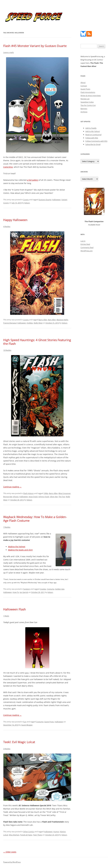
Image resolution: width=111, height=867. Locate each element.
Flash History (28, 493)
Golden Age (59, 589)
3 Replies (6, 748)
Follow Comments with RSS (96, 141)
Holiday (30, 323)
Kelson (27, 203)
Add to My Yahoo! (92, 131)
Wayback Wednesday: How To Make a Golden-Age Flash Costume (35, 518)
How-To (16, 592)
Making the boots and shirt (20, 550)
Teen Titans (37, 835)
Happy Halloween (15, 220)
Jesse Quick (33, 496)
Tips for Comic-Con (88, 105)
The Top (61, 496)
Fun (24, 721)
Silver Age (54, 496)
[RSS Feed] (89, 36)
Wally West (38, 323)
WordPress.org (86, 251)
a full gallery (32, 180)
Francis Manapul (10, 323)
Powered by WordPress (12, 862)
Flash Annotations (88, 92)
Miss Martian (14, 835)
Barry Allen (43, 319)
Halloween (56, 199)
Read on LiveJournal (93, 134)
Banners (84, 108)
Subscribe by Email (92, 144)
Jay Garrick (24, 592)
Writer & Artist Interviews (91, 95)
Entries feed (85, 244)
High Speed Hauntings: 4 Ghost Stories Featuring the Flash (37, 341)
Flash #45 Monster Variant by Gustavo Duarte (35, 46)
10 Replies (7, 350)
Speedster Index (87, 102)
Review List (85, 99)
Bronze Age (7, 496)
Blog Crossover (64, 493)
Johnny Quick (43, 496)
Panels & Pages (26, 835)
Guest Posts (49, 721)
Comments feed (87, 247)
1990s (46, 493)
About (83, 82)
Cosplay (43, 589)
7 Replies (6, 527)
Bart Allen (52, 319)
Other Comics (28, 831)
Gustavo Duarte (45, 199)
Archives (84, 112)
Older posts (9, 852)
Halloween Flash (14, 609)
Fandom (26, 589)
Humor (56, 831)
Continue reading (12, 486)
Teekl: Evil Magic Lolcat (19, 742)
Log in (83, 241)
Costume (50, 589)
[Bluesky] (83, 36)
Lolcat (5, 835)
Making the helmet (16, 546)
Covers (26, 199)
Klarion (63, 831)
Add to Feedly (91, 128)
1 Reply (6, 616)
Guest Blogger (26, 725)
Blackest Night (62, 319)
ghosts (16, 496)
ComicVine (8, 167)
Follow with (91, 138)
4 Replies (6, 226)
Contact (84, 86)
